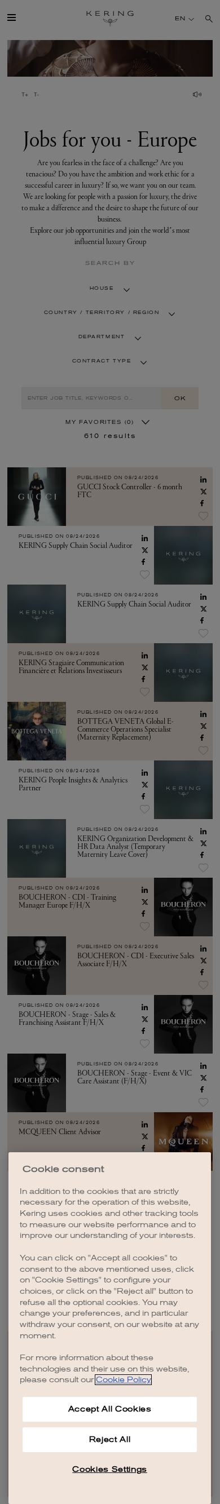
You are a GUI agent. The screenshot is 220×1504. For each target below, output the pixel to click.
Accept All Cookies (110, 1409)
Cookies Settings (109, 1469)
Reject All (110, 1439)
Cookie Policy (123, 1379)
